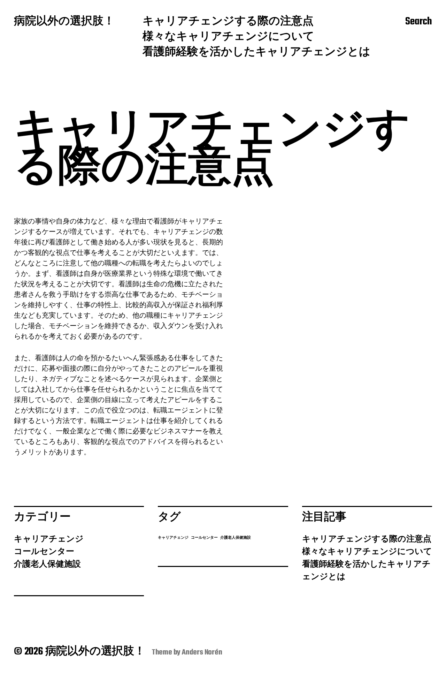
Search (418, 22)
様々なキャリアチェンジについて (228, 37)
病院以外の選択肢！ (64, 22)
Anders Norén (202, 652)
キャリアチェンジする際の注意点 (228, 22)
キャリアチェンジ (49, 539)
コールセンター (44, 552)
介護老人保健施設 (47, 564)
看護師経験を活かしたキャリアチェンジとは (256, 53)
